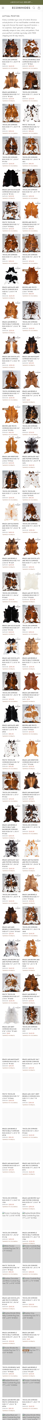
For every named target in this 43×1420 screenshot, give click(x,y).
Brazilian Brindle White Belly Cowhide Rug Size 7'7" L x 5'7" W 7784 (31, 1236)
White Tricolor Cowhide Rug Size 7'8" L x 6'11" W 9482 (11, 762)
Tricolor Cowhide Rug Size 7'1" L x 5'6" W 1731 (11, 493)
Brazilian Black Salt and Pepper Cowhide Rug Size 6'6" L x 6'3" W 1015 (31, 1062)
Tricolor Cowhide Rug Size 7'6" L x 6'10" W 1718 (10, 1235)
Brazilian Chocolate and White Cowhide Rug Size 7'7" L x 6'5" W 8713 (31, 1166)
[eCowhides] (21, 8)
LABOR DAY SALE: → (21, 2)
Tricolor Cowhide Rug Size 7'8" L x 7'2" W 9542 (31, 1268)
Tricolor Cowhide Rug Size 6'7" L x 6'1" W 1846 (31, 1402)
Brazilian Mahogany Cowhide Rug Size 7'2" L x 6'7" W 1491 (31, 359)
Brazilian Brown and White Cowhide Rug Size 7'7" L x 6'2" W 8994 (11, 1403)
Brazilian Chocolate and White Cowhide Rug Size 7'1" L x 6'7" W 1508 (31, 562)
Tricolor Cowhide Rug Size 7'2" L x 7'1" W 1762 (31, 628)
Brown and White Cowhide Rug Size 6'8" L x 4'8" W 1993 (11, 428)
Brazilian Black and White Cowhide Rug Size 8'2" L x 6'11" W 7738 (10, 290)
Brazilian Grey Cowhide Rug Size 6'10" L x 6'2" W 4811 (9, 1029)
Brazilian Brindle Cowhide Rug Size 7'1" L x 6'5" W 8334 (31, 897)
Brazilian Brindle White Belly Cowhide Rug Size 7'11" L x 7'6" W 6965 (31, 394)
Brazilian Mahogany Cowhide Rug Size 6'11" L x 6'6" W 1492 (31, 795)
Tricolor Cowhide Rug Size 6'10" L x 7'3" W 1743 (10, 795)
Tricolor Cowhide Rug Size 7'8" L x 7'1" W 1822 (31, 192)
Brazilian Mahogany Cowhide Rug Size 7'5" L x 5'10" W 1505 (11, 1061)
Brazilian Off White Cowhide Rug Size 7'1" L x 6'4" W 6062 (31, 595)
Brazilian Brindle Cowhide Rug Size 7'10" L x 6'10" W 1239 (11, 561)
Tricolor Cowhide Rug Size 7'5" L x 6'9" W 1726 (11, 62)
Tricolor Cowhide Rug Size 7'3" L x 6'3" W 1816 (11, 257)
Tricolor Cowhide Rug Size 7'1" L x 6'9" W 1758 (11, 1200)
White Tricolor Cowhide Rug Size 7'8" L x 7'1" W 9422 (11, 1268)
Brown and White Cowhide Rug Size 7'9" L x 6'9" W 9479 (31, 224)
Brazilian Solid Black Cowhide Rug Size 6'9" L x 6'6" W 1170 (11, 628)
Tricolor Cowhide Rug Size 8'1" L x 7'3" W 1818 (31, 1300)
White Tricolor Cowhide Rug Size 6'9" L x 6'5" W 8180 (11, 996)
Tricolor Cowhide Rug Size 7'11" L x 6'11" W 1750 (10, 159)
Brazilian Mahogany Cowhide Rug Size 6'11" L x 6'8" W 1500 (11, 1165)
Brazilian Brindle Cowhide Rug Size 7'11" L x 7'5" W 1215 (11, 94)
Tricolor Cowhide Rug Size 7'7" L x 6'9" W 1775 (11, 127)
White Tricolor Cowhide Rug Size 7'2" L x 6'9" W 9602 (11, 224)
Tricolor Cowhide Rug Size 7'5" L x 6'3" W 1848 (31, 929)
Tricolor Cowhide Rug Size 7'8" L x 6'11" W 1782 (11, 695)
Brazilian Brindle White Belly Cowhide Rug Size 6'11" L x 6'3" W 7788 (11, 325)
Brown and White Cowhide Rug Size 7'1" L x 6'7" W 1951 (31, 289)
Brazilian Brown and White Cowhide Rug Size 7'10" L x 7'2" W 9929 (31, 963)
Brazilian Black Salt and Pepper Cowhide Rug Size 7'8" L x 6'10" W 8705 (10, 863)
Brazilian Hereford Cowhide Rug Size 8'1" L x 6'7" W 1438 (31, 762)
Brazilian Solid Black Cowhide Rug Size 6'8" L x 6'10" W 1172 (11, 192)
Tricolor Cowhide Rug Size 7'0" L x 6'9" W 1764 (11, 897)
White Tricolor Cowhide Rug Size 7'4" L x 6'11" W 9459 (31, 127)
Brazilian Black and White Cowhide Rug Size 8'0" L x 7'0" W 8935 (10, 728)
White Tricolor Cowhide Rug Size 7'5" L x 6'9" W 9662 (11, 1096)
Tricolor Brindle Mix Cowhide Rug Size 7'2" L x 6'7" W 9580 (11, 1369)
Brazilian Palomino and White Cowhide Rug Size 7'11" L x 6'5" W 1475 (11, 527)
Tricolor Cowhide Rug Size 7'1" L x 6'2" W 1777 (31, 1029)
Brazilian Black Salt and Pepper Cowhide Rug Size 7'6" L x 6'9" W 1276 (31, 460)
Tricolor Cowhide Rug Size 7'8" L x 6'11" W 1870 (31, 257)
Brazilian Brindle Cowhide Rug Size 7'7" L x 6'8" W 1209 (31, 1369)
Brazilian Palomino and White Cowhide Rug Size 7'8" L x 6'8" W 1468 (31, 863)
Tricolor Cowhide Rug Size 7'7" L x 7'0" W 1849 (31, 827)
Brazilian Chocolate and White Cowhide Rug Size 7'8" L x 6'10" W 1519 (11, 1301)
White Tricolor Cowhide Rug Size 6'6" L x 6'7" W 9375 (31, 493)
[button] (2, 7)
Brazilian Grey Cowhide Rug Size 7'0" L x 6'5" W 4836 (31, 1335)
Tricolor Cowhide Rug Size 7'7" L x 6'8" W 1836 (31, 94)
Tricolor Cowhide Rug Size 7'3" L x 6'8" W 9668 (31, 324)
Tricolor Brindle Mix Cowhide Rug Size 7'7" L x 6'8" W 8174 (11, 393)
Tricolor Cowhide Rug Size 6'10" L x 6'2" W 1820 (30, 1131)
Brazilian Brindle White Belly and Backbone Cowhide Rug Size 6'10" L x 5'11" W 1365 (10, 829)
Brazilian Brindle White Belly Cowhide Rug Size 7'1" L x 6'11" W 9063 (31, 661)
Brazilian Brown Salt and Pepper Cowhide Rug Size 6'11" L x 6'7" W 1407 (31, 1201)
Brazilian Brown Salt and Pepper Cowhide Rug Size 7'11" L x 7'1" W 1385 (11, 963)
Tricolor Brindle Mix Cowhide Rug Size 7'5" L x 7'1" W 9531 (31, 62)
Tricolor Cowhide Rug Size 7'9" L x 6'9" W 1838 (31, 428)
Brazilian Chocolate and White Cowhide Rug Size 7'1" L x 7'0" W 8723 (11, 661)
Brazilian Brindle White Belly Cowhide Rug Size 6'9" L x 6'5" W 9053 (11, 1336)
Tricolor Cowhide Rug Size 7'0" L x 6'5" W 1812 (31, 159)
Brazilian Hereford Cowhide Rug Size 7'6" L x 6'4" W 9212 (11, 459)
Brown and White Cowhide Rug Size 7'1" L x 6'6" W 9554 (31, 727)
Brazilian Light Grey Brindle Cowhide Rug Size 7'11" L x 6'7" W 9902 (31, 1097)
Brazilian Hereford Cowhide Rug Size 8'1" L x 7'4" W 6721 (31, 695)
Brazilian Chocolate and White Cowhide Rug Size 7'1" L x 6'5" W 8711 (11, 360)
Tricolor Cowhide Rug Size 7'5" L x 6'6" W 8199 (31, 526)
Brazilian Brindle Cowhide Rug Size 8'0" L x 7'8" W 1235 (31, 996)
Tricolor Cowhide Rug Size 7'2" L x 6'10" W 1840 (10, 595)
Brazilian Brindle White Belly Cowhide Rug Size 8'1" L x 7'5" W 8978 (11, 1132)
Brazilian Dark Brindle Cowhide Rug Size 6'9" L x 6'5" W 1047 (11, 929)
